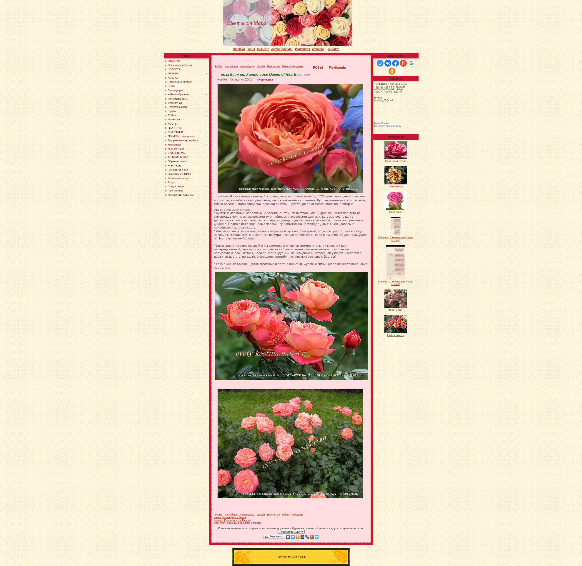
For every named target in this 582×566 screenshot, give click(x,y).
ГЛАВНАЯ (239, 49)
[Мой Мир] (302, 537)
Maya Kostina (381, 123)
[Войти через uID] (380, 63)
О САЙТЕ (333, 49)
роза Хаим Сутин (396, 161)
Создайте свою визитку (387, 126)
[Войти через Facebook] (395, 63)
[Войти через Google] (411, 63)
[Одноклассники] (297, 537)
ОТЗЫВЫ (318, 49)
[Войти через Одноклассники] (392, 71)
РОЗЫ (251, 49)
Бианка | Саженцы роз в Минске (232, 520)
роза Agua (395, 212)
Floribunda (337, 67)
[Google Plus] (312, 537)
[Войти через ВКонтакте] (387, 63)
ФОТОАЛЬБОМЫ (281, 49)
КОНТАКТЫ (302, 49)
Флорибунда (265, 79)
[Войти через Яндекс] (403, 63)
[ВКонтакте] (288, 537)
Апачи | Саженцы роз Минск (230, 517)
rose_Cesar (395, 309)
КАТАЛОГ (263, 49)
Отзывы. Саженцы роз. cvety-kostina (396, 238)
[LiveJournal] (307, 537)
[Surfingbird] (316, 537)
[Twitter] (293, 537)
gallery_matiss (396, 335)
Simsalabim (395, 186)
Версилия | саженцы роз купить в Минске (238, 522)
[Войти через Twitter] (399, 71)
